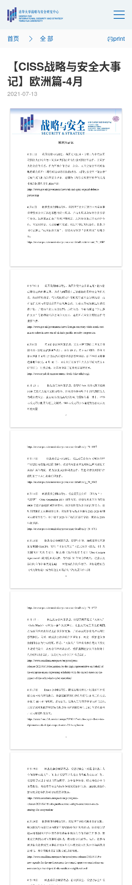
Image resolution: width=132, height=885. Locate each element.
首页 (13, 38)
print (119, 38)
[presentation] (66, 187)
